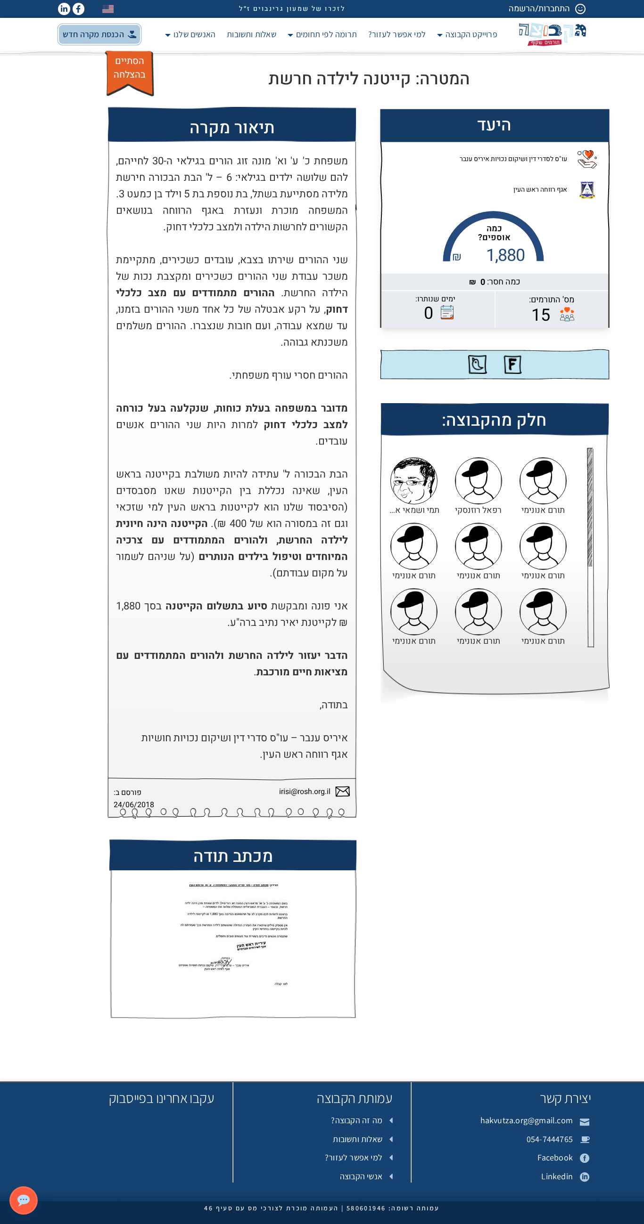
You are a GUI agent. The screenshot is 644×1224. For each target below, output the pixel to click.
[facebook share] (512, 364)
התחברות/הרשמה (539, 8)
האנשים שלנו (194, 34)
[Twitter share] (477, 364)
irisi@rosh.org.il (304, 791)
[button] (99, 34)
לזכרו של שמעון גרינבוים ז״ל (292, 9)
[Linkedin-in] (64, 9)
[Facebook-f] (79, 9)
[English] (108, 8)
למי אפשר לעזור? (397, 34)
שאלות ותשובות (251, 34)
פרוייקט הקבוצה (471, 34)
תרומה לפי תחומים (326, 34)
